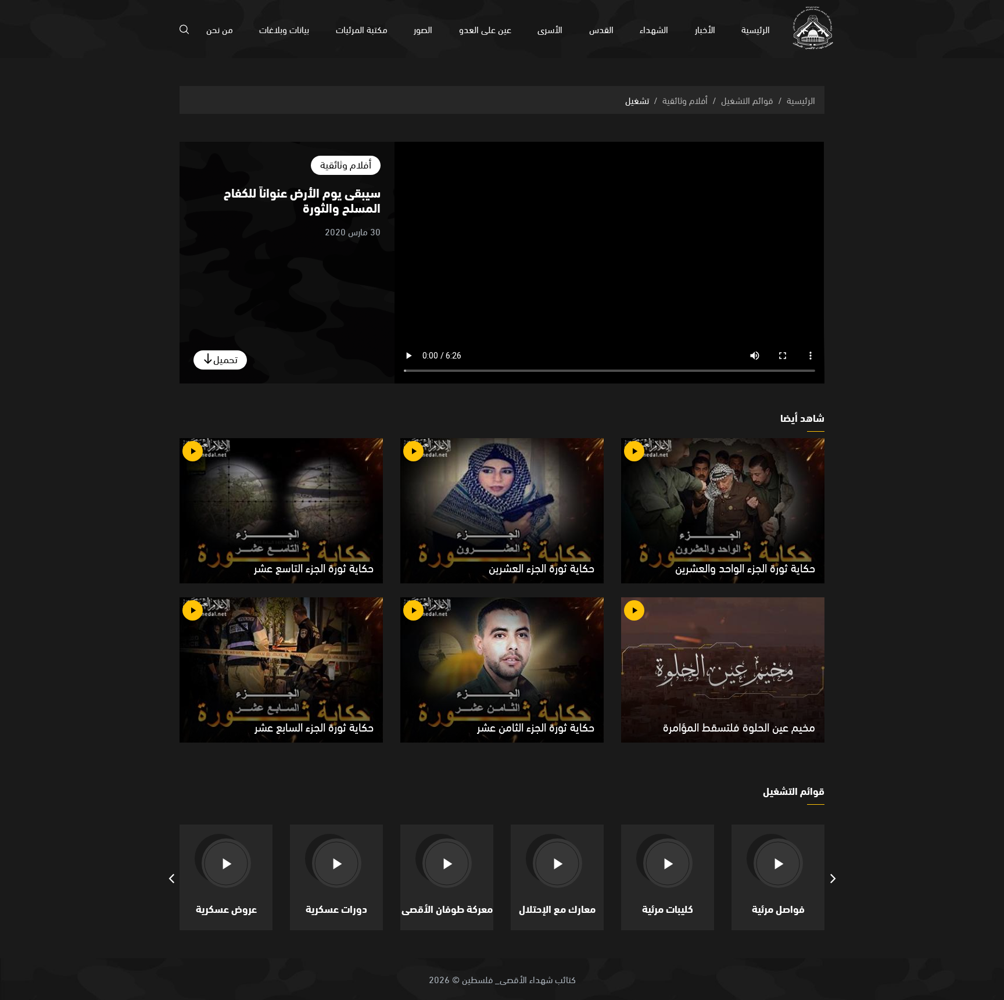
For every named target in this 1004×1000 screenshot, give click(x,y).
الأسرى (549, 28)
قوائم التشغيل (747, 99)
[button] (833, 877)
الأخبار (705, 28)
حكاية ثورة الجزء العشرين (541, 567)
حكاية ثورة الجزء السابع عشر (314, 726)
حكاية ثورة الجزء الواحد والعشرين (745, 567)
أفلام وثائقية (685, 99)
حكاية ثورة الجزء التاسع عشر (314, 567)
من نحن (219, 28)
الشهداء (654, 28)
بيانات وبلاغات (284, 28)
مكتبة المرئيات (362, 28)
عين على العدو (485, 28)
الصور (423, 28)
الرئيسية (755, 28)
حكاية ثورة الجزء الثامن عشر (535, 726)
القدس (601, 28)
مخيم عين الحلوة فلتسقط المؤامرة (739, 726)
